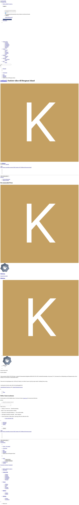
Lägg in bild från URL (9, 418)
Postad (4, 276)
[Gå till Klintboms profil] (39, 161)
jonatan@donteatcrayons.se (18, 387)
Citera (4, 392)
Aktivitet (4, 58)
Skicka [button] (4, 428)
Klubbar (4, 55)
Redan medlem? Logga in (8, 3)
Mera (6, 47)
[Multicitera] (3, 391)
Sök (6, 51)
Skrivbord (4, 422)
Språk (4, 458)
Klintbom (3, 163)
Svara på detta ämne (6, 179)
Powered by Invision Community (6, 464)
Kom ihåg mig (7, 14)
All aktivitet (7, 59)
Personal (6, 52)
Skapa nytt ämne (6, 180)
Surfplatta (4, 423)
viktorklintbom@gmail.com (5, 387)
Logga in (7, 15)
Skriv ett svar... (3, 406)
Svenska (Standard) (9, 460)
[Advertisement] (39, 32)
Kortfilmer (7, 45)
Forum (4, 48)
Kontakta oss (5, 461)
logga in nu (25, 398)
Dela (1, 166)
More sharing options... (5, 176)
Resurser (6, 46)
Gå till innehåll (3, 0)
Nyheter (6, 42)
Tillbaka (6, 474)
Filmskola (7, 43)
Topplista (6, 53)
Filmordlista (7, 44)
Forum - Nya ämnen (6, 446)
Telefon (4, 424)
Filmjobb (7, 164)
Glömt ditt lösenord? (9, 17)
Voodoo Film (5, 41)
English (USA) (8, 459)
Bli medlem (5, 20)
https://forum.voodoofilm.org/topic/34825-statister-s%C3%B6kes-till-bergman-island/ (15, 167)
